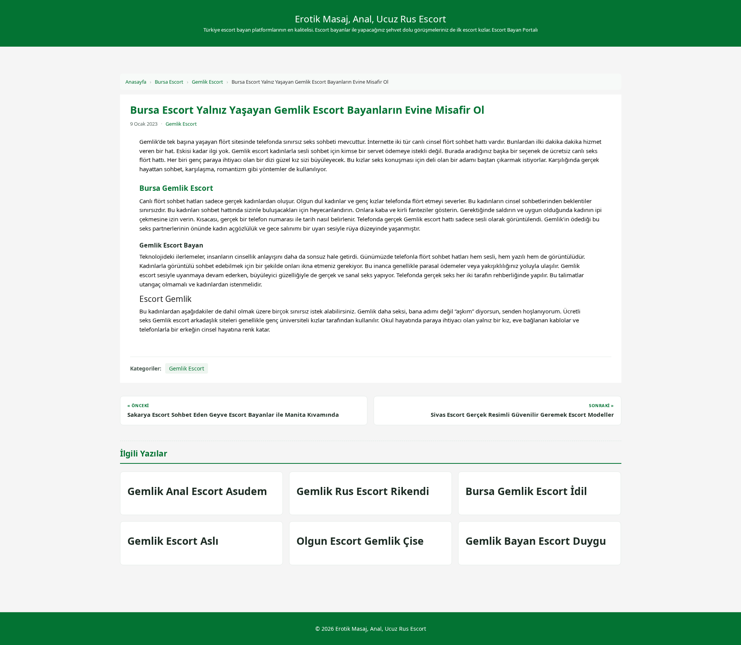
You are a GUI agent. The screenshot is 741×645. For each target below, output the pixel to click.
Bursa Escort (169, 81)
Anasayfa (135, 81)
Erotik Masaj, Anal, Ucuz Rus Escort (370, 18)
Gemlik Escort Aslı (172, 541)
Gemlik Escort (207, 81)
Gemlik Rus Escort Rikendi (362, 491)
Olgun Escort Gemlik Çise (360, 541)
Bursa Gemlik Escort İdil (526, 491)
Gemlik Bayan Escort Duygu (535, 541)
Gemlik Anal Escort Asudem (197, 491)
